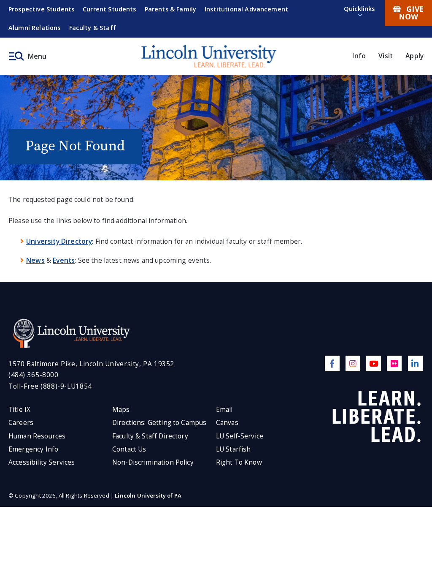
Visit (385, 55)
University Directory (59, 241)
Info (359, 55)
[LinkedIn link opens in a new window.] (415, 363)
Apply (414, 55)
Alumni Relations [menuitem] (34, 28)
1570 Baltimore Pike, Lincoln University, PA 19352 (91, 363)
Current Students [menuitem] (109, 9)
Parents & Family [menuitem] (171, 9)
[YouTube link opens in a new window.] (373, 363)
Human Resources (36, 436)
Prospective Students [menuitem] (41, 9)
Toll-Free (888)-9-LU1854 (50, 386)
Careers (20, 422)
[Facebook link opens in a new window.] (332, 363)
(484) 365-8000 (33, 374)
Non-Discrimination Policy (153, 462)
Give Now (411, 13)
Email (224, 409)
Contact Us (129, 449)
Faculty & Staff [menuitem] (92, 28)
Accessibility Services (41, 462)
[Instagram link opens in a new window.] (353, 363)
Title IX (19, 409)
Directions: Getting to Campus (159, 422)
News (35, 260)
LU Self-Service (239, 436)
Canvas (227, 422)
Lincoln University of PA (148, 495)
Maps (121, 409)
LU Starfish (233, 449)
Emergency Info (33, 449)
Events (64, 260)
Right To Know (239, 462)
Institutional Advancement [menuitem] (246, 9)
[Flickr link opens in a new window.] (394, 363)
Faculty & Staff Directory (150, 436)
